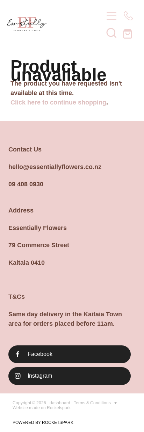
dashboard (60, 402)
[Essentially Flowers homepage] (51, 24)
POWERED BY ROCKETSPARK (43, 422)
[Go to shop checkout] (128, 32)
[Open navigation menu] (111, 15)
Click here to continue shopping (58, 102)
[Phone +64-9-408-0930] (128, 15)
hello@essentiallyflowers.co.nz (54, 166)
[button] (111, 32)
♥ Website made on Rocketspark (65, 405)
